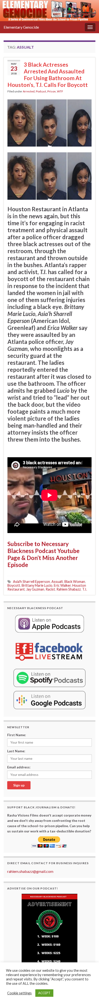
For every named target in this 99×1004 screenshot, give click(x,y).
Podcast (41, 91)
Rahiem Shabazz (68, 589)
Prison (51, 91)
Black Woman (74, 581)
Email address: (19, 767)
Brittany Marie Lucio (37, 585)
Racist (50, 589)
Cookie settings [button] (19, 993)
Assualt (57, 581)
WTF (60, 91)
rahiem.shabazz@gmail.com (30, 871)
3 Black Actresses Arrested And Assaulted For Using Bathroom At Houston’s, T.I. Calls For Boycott (47, 74)
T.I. (84, 589)
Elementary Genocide (21, 27)
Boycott (13, 585)
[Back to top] (88, 993)
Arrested (29, 91)
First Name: (16, 735)
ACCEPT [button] (44, 993)
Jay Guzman (35, 589)
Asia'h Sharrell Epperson (31, 581)
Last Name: (16, 751)
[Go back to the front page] (49, 10)
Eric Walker (62, 585)
